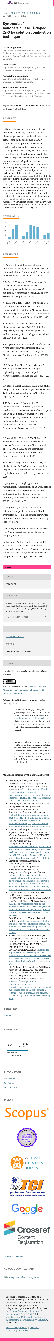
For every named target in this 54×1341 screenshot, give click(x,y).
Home (6, 13)
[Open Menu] (3, 3)
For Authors (9, 1083)
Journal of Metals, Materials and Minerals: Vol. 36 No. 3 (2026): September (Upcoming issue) (29, 995)
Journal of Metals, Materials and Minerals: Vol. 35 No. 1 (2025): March (30, 961)
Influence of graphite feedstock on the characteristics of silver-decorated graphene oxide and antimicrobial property (30, 906)
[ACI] (27, 1171)
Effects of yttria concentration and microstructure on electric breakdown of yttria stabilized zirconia (29, 924)
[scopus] (27, 1120)
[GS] (27, 1214)
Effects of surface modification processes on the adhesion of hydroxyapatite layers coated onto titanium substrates (29, 793)
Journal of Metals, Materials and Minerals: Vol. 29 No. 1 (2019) (30, 888)
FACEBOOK (23, 1330)
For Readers (9, 1078)
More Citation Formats (18, 617)
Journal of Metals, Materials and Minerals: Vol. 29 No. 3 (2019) (30, 825)
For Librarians (10, 1087)
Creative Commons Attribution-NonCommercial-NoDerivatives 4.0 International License (24, 690)
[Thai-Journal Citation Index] (27, 1198)
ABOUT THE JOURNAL (16, 1327)
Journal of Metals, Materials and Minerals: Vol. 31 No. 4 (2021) (30, 856)
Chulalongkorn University (35, 1319)
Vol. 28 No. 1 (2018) (31, 13)
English (7, 1015)
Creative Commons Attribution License (31, 718)
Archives (15, 13)
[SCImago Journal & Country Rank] (21, 1277)
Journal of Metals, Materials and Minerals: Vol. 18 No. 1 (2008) (29, 929)
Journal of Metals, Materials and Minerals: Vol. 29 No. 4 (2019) (30, 799)
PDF (9, 567)
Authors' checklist (13, 1256)
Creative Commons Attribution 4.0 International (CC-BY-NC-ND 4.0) (24, 1312)
